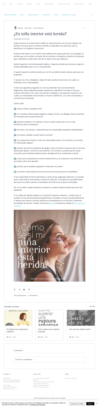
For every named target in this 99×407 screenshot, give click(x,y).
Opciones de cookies (77, 404)
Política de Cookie (8, 389)
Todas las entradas (10, 15)
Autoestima (46, 15)
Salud (22, 15)
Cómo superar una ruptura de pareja (48, 330)
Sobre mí (19, 4)
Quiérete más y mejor (64, 4)
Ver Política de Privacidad (37, 405)
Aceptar (90, 404)
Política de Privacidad (10, 387)
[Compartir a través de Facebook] (15, 289)
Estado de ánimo (33, 15)
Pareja (56, 15)
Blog (90, 4)
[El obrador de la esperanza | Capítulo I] (18, 318)
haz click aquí (15, 380)
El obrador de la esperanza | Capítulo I (17, 330)
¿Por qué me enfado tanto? (80, 329)
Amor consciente (79, 4)
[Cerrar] (97, 403)
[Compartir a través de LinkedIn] (24, 289)
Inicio (13, 4)
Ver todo (92, 306)
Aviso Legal (6, 385)
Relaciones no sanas (69, 15)
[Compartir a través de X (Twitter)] (19, 289)
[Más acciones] (84, 28)
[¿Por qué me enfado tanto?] (81, 318)
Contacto (29, 4)
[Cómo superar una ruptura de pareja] (50, 318)
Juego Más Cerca (49, 4)
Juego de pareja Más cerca (41, 385)
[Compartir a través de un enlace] (29, 289)
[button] (92, 14)
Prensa (38, 4)
